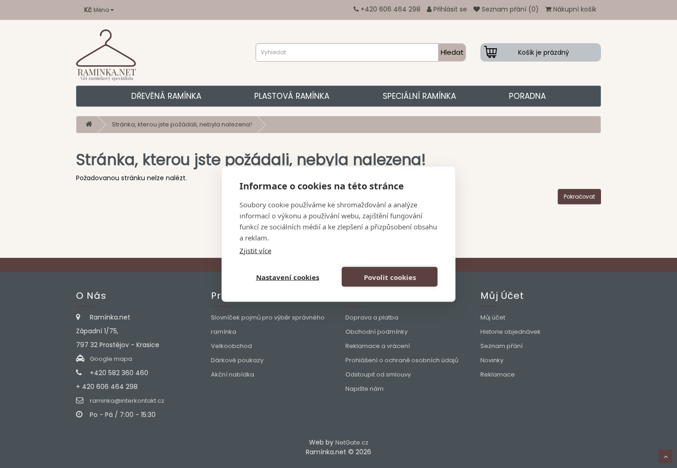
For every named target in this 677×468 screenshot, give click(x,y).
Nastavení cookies (287, 276)
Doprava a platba (371, 317)
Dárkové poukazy (237, 360)
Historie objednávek (510, 331)
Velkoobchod (231, 346)
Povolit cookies (390, 276)
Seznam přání (501, 346)
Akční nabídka (232, 374)
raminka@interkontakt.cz (127, 400)
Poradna (527, 96)
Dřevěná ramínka (166, 96)
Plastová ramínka (291, 96)
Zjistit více (255, 250)
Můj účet (492, 317)
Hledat (452, 52)
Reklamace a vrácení (377, 346)
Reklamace (497, 374)
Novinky (491, 360)
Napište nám (364, 388)
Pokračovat (579, 196)
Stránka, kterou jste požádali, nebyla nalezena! (182, 124)
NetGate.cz (351, 442)
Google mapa (111, 358)
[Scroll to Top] (665, 456)
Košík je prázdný (543, 52)
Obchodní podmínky (376, 331)
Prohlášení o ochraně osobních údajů (401, 360)
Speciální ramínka (419, 96)
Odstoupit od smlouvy (378, 374)
